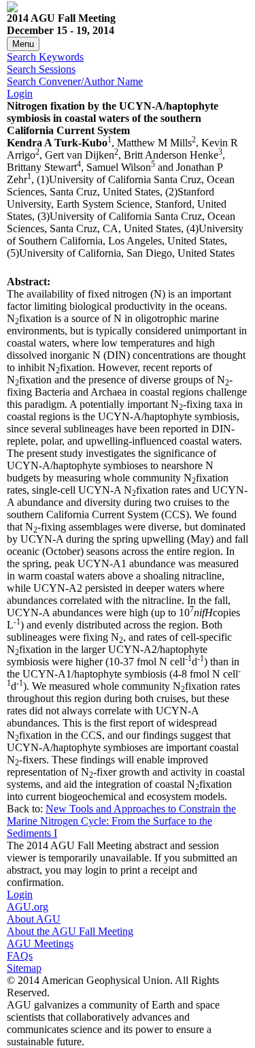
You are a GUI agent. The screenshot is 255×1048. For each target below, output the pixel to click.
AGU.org (27, 906)
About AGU (34, 919)
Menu (23, 44)
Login (20, 93)
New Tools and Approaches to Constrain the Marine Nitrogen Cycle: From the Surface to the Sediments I (121, 821)
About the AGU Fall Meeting (70, 931)
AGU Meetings (40, 943)
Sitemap (24, 968)
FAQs (20, 956)
